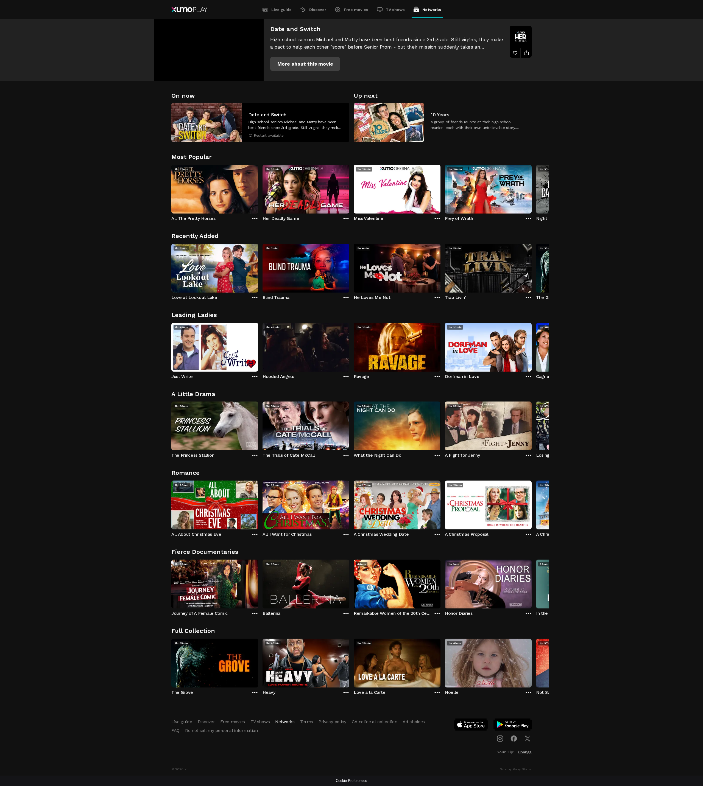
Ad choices (414, 721)
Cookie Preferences (351, 781)
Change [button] (525, 752)
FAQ (175, 730)
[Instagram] (500, 738)
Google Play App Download (513, 726)
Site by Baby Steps (516, 769)
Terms (306, 721)
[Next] (531, 187)
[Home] (189, 9)
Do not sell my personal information (221, 730)
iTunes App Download (471, 726)
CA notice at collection (374, 721)
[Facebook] (514, 738)
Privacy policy (332, 721)
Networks (431, 9)
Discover (317, 9)
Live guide (281, 9)
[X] (527, 738)
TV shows (395, 9)
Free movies (356, 9)
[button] (305, 64)
